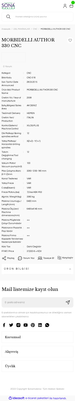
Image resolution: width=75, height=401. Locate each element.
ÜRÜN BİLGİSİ (17, 269)
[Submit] (67, 302)
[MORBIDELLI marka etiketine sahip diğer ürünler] (14, 57)
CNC (29, 73)
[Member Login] (65, 6)
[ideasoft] (17, 398)
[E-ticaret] (37, 398)
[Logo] (8, 6)
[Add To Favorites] (70, 40)
